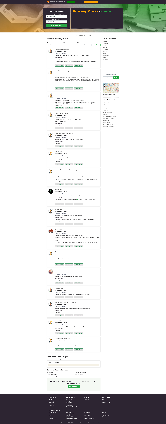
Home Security (87, 414)
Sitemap (95, 422)
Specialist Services (106, 415)
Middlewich (105, 59)
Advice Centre (87, 399)
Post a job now (56, 25)
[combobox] (54, 45)
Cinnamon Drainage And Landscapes (65, 302)
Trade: (63, 42)
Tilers (103, 416)
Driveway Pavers (82, 35)
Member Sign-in (52, 401)
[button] (105, 85)
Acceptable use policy (88, 422)
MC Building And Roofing (62, 71)
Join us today (73, 386)
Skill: (78, 42)
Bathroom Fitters (107, 103)
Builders (104, 106)
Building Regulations (106, 401)
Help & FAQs (51, 402)
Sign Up (50, 399)
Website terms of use (102, 422)
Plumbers (105, 128)
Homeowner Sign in (70, 404)
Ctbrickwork (58, 151)
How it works (51, 404)
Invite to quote (59, 65)
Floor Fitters (105, 114)
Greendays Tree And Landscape (64, 133)
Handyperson (106, 120)
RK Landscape (59, 288)
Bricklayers (105, 104)
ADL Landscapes (59, 252)
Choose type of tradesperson (56, 14)
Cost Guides (69, 406)
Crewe (104, 45)
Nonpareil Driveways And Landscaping (66, 170)
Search (96, 45)
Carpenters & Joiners (108, 108)
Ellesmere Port (106, 47)
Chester (105, 41)
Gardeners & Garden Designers (110, 116)
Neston (104, 63)
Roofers (103, 414)
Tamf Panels (58, 229)
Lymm (104, 53)
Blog (103, 399)
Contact (86, 401)
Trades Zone (51, 405)
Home (76, 35)
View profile (69, 65)
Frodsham (105, 49)
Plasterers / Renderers (108, 126)
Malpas (104, 57)
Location (49, 42)
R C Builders (58, 320)
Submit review (78, 65)
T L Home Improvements (62, 49)
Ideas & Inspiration (106, 402)
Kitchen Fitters (106, 122)
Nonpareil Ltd (58, 189)
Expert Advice (76, 406)
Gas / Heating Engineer (108, 118)
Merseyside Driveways (61, 270)
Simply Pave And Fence (61, 113)
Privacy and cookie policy (79, 422)
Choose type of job (56, 19)
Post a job (68, 401)
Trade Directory (69, 405)
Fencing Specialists (107, 112)
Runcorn (105, 65)
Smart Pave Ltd (59, 94)
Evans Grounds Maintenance (63, 338)
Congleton (105, 43)
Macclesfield (106, 55)
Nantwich (105, 61)
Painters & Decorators (108, 124)
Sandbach (105, 67)
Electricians (105, 110)
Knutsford (105, 51)
